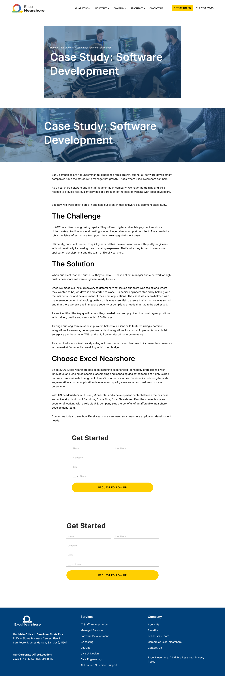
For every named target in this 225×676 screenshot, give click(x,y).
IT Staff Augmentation (94, 624)
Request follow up (112, 487)
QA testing (87, 641)
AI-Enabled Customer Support (99, 665)
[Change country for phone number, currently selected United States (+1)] (75, 476)
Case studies (66, 47)
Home (53, 47)
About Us (153, 624)
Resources (137, 8)
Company (119, 8)
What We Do (81, 8)
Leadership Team (158, 636)
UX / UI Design (90, 653)
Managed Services (92, 630)
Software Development (95, 636)
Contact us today (62, 416)
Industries (101, 8)
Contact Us (156, 8)
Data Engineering (91, 659)
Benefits (153, 630)
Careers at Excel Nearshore (165, 641)
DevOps (85, 647)
